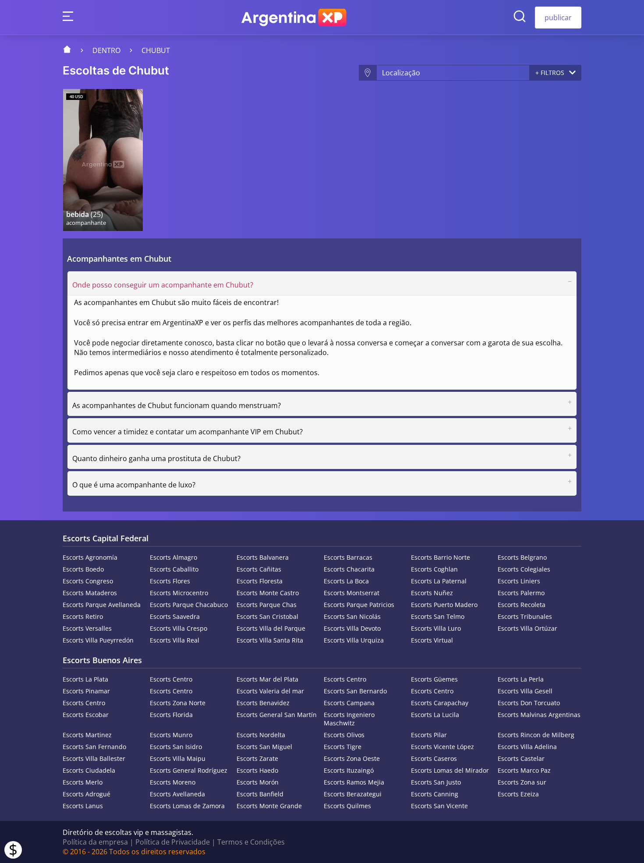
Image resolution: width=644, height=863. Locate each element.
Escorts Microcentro (179, 593)
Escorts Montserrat (351, 593)
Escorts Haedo (257, 770)
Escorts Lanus (83, 806)
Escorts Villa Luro (436, 628)
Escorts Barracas (348, 557)
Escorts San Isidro (176, 746)
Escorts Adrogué (86, 794)
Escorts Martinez (87, 735)
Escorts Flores (170, 581)
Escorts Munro (171, 735)
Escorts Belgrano (522, 557)
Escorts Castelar (521, 758)
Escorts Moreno (172, 782)
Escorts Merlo (83, 782)
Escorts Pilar (429, 735)
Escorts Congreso (88, 581)
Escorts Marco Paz (524, 770)
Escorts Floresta (260, 581)
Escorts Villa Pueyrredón (98, 640)
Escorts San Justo (436, 782)
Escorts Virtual (432, 640)
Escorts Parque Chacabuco (189, 604)
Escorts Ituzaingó (349, 770)
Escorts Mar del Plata (267, 679)
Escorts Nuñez (432, 593)
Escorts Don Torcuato (529, 703)
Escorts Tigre (342, 746)
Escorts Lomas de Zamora (187, 806)
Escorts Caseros (434, 758)
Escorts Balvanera (263, 557)
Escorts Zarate (257, 758)
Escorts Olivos (344, 735)
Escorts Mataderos (90, 593)
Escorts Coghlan (434, 569)
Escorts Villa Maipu (177, 758)
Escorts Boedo (83, 569)
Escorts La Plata (85, 679)
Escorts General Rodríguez (188, 770)
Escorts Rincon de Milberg (536, 735)
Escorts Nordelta (261, 735)
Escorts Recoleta (521, 604)
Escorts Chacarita (349, 569)
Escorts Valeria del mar (270, 691)
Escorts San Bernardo (355, 691)
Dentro (106, 50)
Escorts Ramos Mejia (354, 782)
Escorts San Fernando (94, 746)
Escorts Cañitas (259, 569)
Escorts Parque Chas (267, 604)
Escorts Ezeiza (518, 794)
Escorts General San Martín (277, 714)
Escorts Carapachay (439, 703)
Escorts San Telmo (437, 616)
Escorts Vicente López (442, 746)
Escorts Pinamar (86, 691)
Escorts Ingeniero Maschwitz (349, 718)
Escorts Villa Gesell (525, 691)
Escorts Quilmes (347, 806)
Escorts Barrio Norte (440, 557)
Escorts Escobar (86, 714)
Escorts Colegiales (524, 569)
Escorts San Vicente (439, 806)
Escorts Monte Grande (269, 806)
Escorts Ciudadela (89, 770)
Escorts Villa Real (174, 640)
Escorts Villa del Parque (271, 628)
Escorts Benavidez (263, 703)
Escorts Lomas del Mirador (450, 770)
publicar (558, 17)
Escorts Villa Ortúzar (527, 628)
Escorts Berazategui (353, 794)
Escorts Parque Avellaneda (102, 604)
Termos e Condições (251, 842)
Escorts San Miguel (264, 746)
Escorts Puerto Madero (444, 604)
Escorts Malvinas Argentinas (539, 714)
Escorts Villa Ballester (94, 758)
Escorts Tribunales (525, 616)
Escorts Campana (349, 703)
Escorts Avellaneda (177, 794)
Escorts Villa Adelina (527, 746)
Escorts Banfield (260, 794)
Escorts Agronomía (90, 557)
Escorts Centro (171, 679)
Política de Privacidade (172, 842)
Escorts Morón (258, 782)
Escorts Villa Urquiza (354, 640)
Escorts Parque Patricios (359, 604)
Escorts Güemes (434, 679)
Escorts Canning (434, 794)
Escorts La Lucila (435, 714)
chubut (156, 50)
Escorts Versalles (87, 628)
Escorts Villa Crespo (178, 628)
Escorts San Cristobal (267, 616)
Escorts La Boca (346, 581)
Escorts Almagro (173, 557)
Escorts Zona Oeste (352, 758)
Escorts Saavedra (175, 616)
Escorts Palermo (521, 593)
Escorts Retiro (83, 616)
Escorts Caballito (174, 569)
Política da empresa (95, 842)
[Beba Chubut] (103, 160)
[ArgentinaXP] (294, 17)
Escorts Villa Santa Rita (270, 640)
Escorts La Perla (521, 679)
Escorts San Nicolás (352, 616)
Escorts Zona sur (522, 782)
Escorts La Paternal (439, 581)
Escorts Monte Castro (268, 593)
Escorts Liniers (519, 581)
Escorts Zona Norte (177, 703)
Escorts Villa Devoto (352, 628)
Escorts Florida (171, 714)
